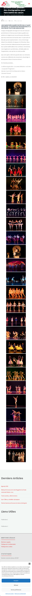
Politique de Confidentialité (8, 544)
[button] (29, 564)
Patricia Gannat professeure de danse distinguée (14, 503)
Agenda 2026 (4, 486)
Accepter (16, 580)
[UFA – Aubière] (13, 3)
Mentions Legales (6, 542)
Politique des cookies (6, 546)
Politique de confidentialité (20, 593)
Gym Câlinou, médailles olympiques (10, 499)
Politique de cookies (9, 593)
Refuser (16, 585)
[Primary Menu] (29, 3)
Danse (8, 15)
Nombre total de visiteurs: (8, 558)
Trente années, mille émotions (9, 496)
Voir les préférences (16, 590)
